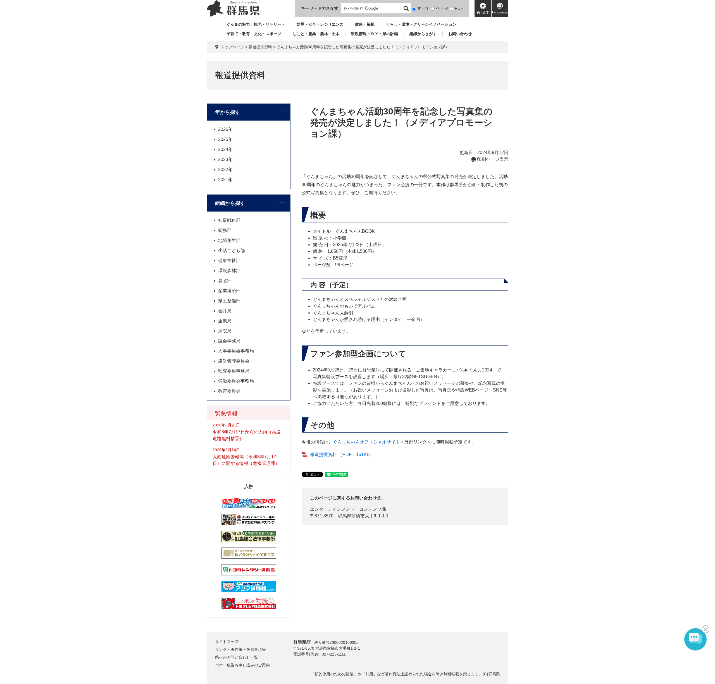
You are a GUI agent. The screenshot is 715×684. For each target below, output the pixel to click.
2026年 (225, 129)
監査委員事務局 (233, 371)
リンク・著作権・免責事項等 (240, 649)
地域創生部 (229, 240)
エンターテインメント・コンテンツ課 (348, 509)
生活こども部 (231, 250)
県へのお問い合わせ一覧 (236, 657)
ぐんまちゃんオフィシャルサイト (366, 442)
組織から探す (230, 203)
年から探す (227, 112)
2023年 (225, 159)
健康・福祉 (365, 24)
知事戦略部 (229, 220)
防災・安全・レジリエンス (320, 24)
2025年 (225, 139)
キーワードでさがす (320, 8)
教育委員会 (229, 391)
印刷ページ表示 (492, 159)
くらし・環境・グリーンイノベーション (421, 24)
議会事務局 (229, 341)
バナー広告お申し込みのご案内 (242, 665)
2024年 (225, 149)
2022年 (225, 169)
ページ (442, 8)
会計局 (225, 310)
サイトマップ (227, 641)
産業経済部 (229, 290)
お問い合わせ (460, 34)
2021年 (225, 179)
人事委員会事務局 (236, 351)
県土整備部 (229, 300)
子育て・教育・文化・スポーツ (254, 34)
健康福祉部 (229, 260)
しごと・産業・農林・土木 (316, 34)
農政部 (225, 280)
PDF (459, 8)
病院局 (225, 330)
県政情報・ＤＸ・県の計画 (374, 34)
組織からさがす (423, 34)
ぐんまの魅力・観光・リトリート (256, 24)
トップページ (232, 47)
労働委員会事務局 (236, 381)
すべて (423, 8)
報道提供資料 (260, 47)
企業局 (225, 320)
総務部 (225, 230)
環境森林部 (229, 270)
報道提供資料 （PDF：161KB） (342, 454)
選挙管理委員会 (233, 361)
